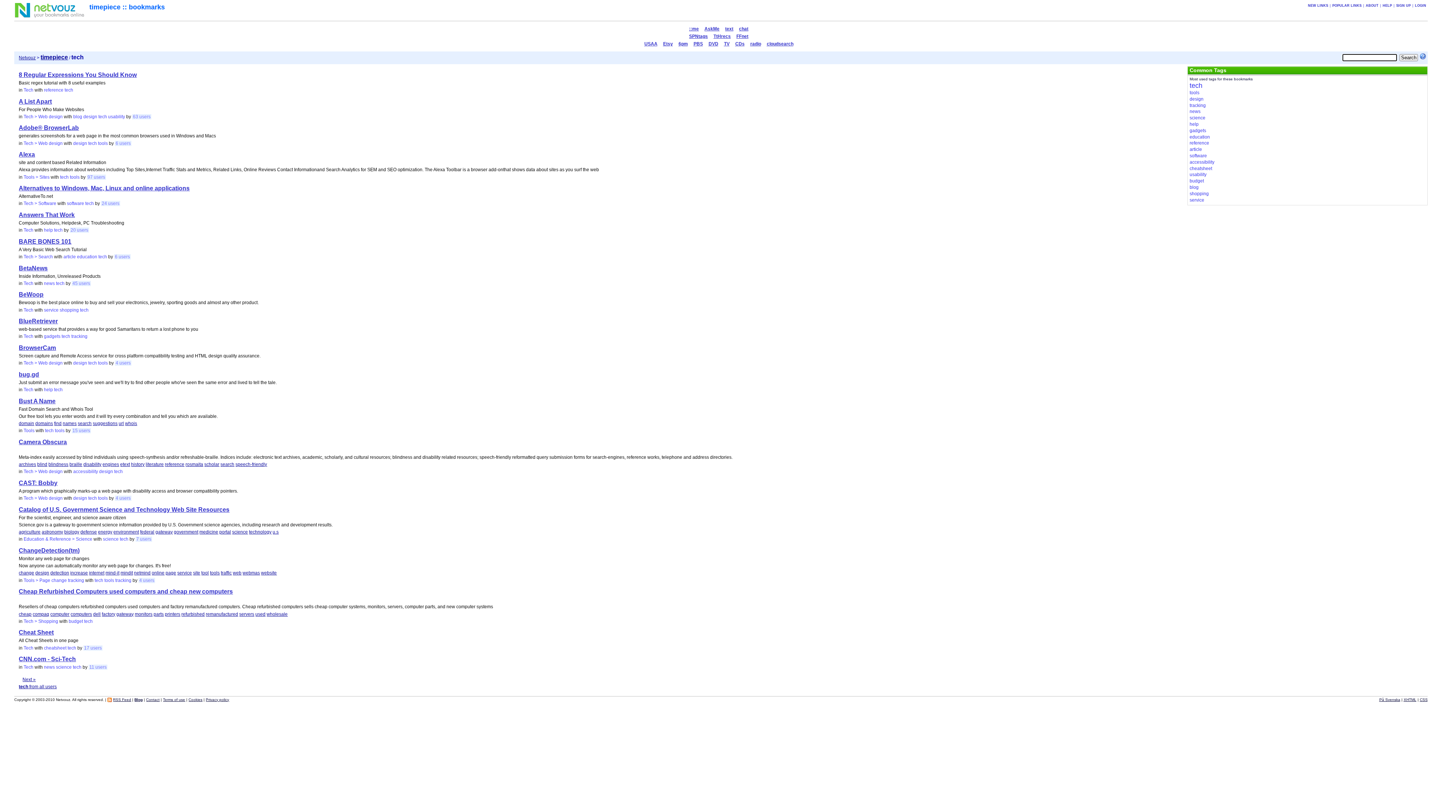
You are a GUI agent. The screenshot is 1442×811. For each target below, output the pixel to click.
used (260, 614)
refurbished (193, 614)
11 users (98, 667)
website (269, 573)
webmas (251, 573)
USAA (651, 44)
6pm (683, 44)
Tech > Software (40, 203)
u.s (276, 532)
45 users (81, 283)
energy (105, 532)
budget (76, 621)
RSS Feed (122, 700)
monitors (143, 614)
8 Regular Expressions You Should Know (78, 75)
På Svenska (1389, 700)
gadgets (52, 336)
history (138, 464)
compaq (41, 614)
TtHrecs (722, 36)
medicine (208, 532)
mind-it (112, 573)
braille (75, 464)
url (121, 423)
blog (77, 116)
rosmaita (194, 464)
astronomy (52, 532)
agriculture (30, 532)
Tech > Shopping (41, 621)
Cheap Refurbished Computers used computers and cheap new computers (126, 591)
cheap (25, 614)
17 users (93, 648)
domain (26, 423)
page (171, 573)
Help (1387, 6)
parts (159, 614)
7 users (143, 539)
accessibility (85, 471)
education (87, 256)
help (48, 230)
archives (27, 464)
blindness (58, 464)
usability (116, 116)
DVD (713, 44)
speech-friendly (251, 464)
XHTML (1410, 700)
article (69, 256)
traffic (226, 573)
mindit (127, 573)
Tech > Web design (43, 116)
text (729, 29)
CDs (740, 44)
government (186, 532)
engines (111, 464)
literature (155, 464)
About (1372, 6)
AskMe (711, 29)
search (85, 423)
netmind (142, 573)
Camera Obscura (43, 442)
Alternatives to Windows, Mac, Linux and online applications (104, 188)
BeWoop (31, 294)
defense (88, 532)
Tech (28, 90)
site (196, 573)
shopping (69, 310)
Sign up (1403, 6)
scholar (211, 464)
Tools (29, 430)
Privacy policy (217, 700)
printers (172, 614)
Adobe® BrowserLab (49, 128)
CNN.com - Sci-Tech (47, 659)
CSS (1424, 700)
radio (755, 44)
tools (103, 143)
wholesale (277, 614)
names (70, 423)
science (240, 532)
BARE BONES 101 (45, 241)
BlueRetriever (38, 321)
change (26, 573)
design (90, 116)
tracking (79, 336)
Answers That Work (47, 215)
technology (260, 532)
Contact (153, 700)
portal (225, 532)
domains (44, 423)
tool (205, 573)
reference (53, 90)
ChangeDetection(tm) (49, 550)
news (49, 283)
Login (1420, 6)
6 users (123, 143)
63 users (142, 116)
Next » (29, 679)
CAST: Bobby (38, 483)
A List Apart (35, 101)
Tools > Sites (37, 177)
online (158, 573)
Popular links (1347, 6)
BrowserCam (37, 348)
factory (108, 614)
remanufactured (222, 614)
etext (125, 464)
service (51, 310)
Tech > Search (38, 256)
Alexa (27, 154)
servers (246, 614)
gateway (164, 532)
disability (92, 464)
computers (81, 614)
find (58, 423)
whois (131, 423)
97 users (96, 177)
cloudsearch (780, 44)
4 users (123, 363)
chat (743, 29)
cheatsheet (55, 648)
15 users (81, 430)
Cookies (195, 700)
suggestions (105, 423)
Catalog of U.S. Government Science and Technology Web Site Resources (124, 509)
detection (59, 573)
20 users (79, 230)
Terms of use (174, 700)
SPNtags (698, 36)
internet (96, 573)
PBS (698, 44)
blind (42, 464)
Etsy (668, 44)
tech (69, 90)
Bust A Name (37, 401)
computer (59, 614)
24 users (110, 203)
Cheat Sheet (36, 632)
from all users (38, 686)
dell (97, 614)
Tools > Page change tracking (54, 580)
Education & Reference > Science (58, 539)
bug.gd (29, 374)
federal (147, 532)
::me (694, 29)
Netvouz (27, 57)
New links (1318, 6)
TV (727, 44)
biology (71, 532)
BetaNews (33, 268)
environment (126, 532)
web (237, 573)
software (75, 203)
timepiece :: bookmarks (127, 7)
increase (79, 573)
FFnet (742, 36)
